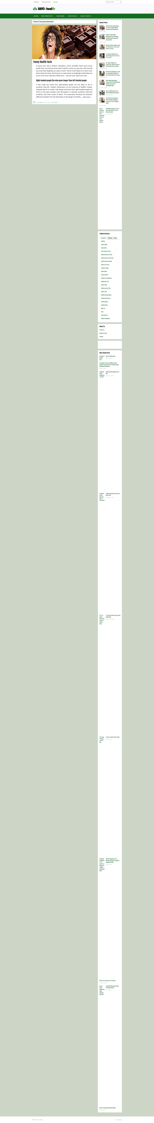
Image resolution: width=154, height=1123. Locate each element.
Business (103, 241)
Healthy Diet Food (105, 281)
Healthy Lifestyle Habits (106, 295)
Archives (110, 238)
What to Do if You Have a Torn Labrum (107, 980)
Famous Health (104, 244)
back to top (118, 1119)
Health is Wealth (104, 274)
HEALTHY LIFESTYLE (86, 16)
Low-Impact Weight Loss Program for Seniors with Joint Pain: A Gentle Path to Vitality (112, 64)
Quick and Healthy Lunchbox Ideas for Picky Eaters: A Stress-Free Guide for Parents (113, 47)
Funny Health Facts (42, 61)
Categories (103, 238)
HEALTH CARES (60, 16)
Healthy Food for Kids (105, 288)
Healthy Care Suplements (106, 278)
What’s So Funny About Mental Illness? (107, 1108)
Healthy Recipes (104, 301)
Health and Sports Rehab (106, 261)
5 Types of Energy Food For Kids (112, 737)
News (102, 311)
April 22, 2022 (47, 102)
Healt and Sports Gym (106, 251)
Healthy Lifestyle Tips (105, 298)
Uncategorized (104, 315)
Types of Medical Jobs (110, 356)
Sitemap (55, 2)
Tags (115, 238)
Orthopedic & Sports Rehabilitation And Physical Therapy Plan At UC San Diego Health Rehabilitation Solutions (109, 364)
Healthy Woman (104, 305)
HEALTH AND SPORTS (46, 16)
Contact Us (36, 2)
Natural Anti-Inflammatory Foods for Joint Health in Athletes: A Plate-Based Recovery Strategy (113, 73)
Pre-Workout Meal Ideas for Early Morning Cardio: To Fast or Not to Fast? (113, 55)
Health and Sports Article (106, 254)
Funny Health (54, 102)
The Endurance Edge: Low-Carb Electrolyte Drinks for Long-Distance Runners (112, 110)
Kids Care (103, 308)
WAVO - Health (39, 1119)
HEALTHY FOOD (72, 16)
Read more (86, 97)
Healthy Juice (104, 291)
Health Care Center (105, 264)
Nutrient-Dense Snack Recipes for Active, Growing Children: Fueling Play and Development (112, 27)
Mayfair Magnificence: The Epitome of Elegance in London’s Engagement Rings (112, 860)
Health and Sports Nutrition (107, 258)
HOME (36, 16)
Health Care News (105, 268)
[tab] (103, 238)
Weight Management (105, 318)
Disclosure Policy (46, 2)
